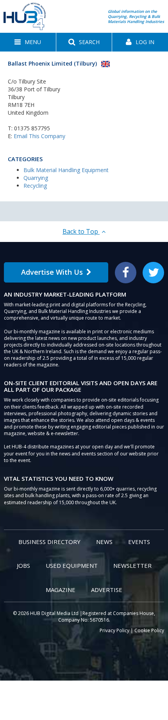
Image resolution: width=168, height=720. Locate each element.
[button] (28, 42)
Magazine (60, 590)
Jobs (23, 565)
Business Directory (49, 542)
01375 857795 (32, 128)
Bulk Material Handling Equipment (66, 170)
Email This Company (39, 136)
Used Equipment (72, 565)
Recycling (35, 185)
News (104, 542)
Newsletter (132, 565)
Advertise (106, 590)
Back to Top (81, 231)
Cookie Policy (149, 630)
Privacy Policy (114, 630)
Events (139, 542)
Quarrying (35, 177)
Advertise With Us (52, 272)
